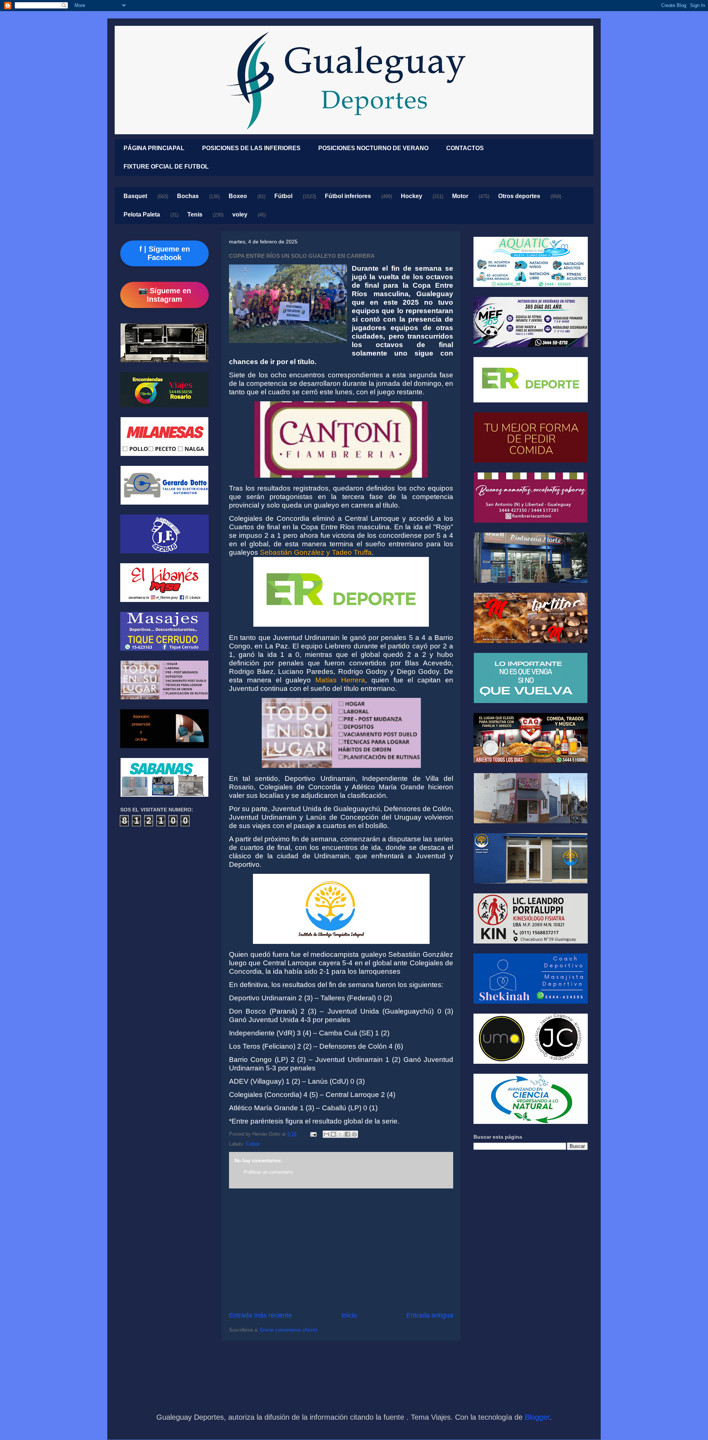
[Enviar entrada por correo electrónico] (313, 1134)
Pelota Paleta (142, 214)
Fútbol (283, 196)
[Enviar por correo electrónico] (326, 1134)
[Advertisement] (341, 1249)
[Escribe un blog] (333, 1134)
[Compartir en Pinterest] (354, 1134)
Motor (460, 196)
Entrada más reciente (260, 1315)
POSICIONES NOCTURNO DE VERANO (373, 148)
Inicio (349, 1315)
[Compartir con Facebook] (347, 1134)
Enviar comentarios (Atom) (288, 1330)
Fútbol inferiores (348, 196)
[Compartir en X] (340, 1134)
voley (239, 214)
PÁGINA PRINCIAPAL (154, 148)
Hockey (411, 196)
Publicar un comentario (268, 1172)
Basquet (135, 196)
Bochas (188, 196)
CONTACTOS (465, 148)
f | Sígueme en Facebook (164, 253)
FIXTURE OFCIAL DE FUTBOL (166, 166)
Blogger (537, 1417)
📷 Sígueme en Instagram (164, 295)
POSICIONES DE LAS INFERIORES (251, 148)
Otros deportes (519, 196)
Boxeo (238, 196)
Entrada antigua (429, 1315)
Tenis (194, 214)
